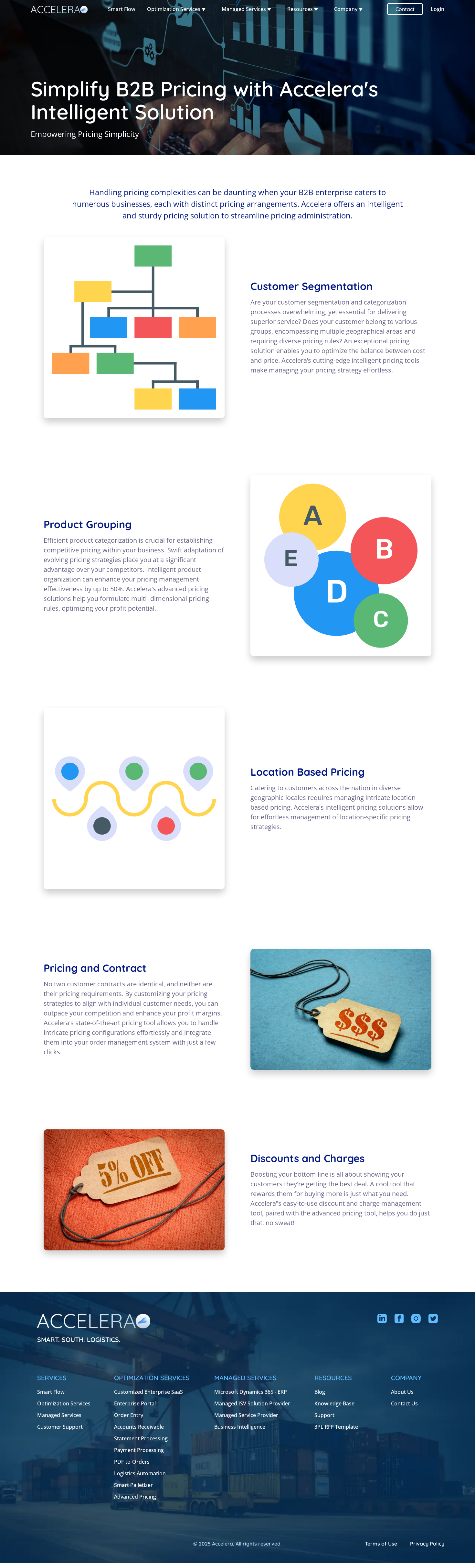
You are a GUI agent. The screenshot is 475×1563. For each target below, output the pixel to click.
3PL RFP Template (336, 1426)
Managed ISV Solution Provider (252, 1403)
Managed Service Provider (246, 1415)
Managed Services (59, 1415)
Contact (405, 9)
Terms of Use (381, 1543)
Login (437, 9)
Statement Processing (141, 1438)
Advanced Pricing (135, 1496)
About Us (402, 1391)
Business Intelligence (239, 1426)
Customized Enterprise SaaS (148, 1391)
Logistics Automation (140, 1473)
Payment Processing (139, 1450)
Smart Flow (121, 9)
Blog (319, 1391)
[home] (59, 9)
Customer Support (60, 1426)
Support (324, 1415)
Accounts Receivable (139, 1426)
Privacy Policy (427, 1543)
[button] (176, 9)
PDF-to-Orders (132, 1461)
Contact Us (404, 1403)
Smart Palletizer (133, 1485)
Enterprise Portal (135, 1403)
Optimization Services (63, 1403)
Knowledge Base (334, 1403)
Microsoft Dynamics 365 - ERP (250, 1391)
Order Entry (128, 1415)
